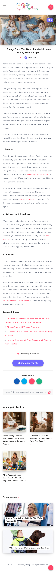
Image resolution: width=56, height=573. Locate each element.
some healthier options (37, 174)
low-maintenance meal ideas (16, 301)
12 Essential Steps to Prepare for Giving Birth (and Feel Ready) (41, 438)
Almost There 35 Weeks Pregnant (23, 327)
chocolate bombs (26, 199)
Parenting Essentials (30, 354)
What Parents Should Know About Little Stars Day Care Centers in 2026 (14, 478)
